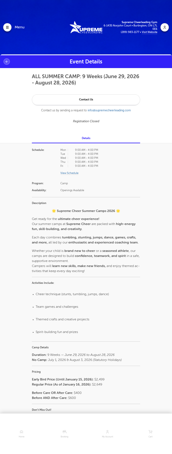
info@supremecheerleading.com (109, 110)
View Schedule (69, 173)
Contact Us (86, 99)
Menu (20, 27)
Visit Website (149, 32)
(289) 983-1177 (130, 32)
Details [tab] (86, 138)
